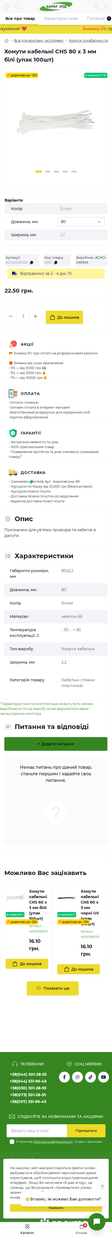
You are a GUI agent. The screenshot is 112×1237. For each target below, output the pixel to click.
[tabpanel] (56, 125)
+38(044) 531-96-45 (28, 1081)
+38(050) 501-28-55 (28, 1088)
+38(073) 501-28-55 (28, 1094)
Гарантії (31, 433)
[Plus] (35, 316)
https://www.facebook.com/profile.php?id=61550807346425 (64, 1077)
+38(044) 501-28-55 (28, 1074)
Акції (27, 344)
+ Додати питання (56, 743)
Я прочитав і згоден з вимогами (59, 1142)
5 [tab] (74, 171)
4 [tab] (65, 171)
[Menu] (7, 6)
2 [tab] (48, 171)
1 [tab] (38, 172)
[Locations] (96, 6)
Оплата (30, 393)
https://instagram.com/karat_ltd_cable (77, 1077)
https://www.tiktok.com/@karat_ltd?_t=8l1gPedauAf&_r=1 (90, 1077)
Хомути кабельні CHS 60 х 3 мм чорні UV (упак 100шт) (90, 907)
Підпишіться (86, 1131)
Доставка (33, 472)
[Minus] (11, 316)
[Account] (106, 6)
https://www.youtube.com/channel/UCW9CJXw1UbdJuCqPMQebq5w (103, 1077)
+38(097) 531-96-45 (28, 1101)
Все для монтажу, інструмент (39, 40)
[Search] (17, 6)
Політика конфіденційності (53, 1142)
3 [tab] (56, 171)
